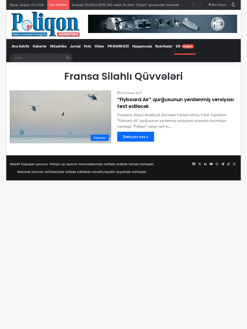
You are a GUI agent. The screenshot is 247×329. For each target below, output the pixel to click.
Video (99, 46)
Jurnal (75, 46)
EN (184, 46)
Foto (87, 46)
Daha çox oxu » (135, 137)
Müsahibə (58, 46)
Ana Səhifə (20, 46)
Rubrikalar (163, 46)
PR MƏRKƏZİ (118, 46)
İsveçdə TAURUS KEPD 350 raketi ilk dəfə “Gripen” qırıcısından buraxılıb (125, 5)
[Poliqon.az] (45, 24)
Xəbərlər (40, 46)
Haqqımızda (142, 46)
